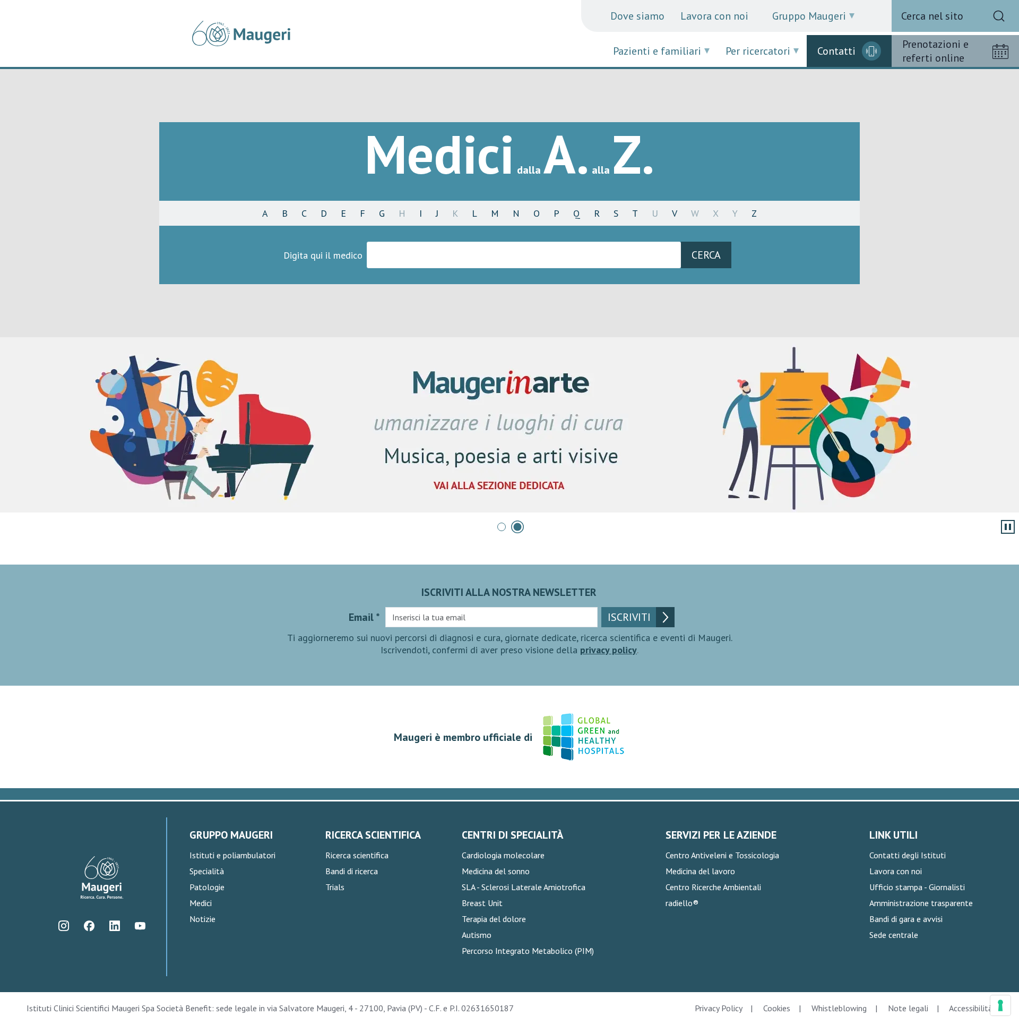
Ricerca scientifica (356, 855)
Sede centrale (893, 934)
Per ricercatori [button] (758, 51)
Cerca (706, 255)
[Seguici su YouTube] (140, 926)
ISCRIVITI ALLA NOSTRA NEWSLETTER (509, 592)
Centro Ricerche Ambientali (713, 887)
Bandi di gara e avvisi (906, 919)
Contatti (836, 51)
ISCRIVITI (629, 617)
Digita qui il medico (322, 255)
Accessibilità (970, 1008)
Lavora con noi (714, 16)
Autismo (476, 934)
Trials (334, 887)
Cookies (776, 1008)
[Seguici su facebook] (89, 926)
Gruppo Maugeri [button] (809, 16)
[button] (501, 527)
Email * (364, 617)
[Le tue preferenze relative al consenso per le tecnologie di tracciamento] (1000, 1005)
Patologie (206, 887)
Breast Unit (482, 903)
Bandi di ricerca (351, 871)
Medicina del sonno (496, 871)
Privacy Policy (718, 1008)
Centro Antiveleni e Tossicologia (722, 855)
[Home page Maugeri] (241, 33)
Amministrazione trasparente (921, 903)
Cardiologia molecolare (503, 855)
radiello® (682, 903)
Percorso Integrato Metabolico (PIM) (528, 950)
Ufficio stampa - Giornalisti (917, 887)
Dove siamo (637, 16)
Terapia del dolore (494, 919)
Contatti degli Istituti (907, 855)
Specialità (206, 871)
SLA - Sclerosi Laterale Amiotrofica (523, 887)
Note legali (908, 1008)
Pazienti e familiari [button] (657, 51)
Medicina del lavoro (700, 871)
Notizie (202, 919)
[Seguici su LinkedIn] (114, 926)
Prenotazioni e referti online (935, 51)
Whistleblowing (839, 1008)
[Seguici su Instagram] (63, 926)
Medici (200, 903)
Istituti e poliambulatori (232, 855)
